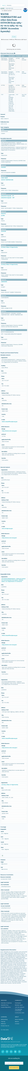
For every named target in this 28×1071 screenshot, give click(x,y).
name (3, 444)
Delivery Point (5, 393)
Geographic (3, 829)
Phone (2, 376)
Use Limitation (4, 928)
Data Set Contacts (5, 467)
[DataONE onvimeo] (7, 1051)
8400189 (3, 167)
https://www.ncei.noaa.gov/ (9, 431)
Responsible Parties (5, 574)
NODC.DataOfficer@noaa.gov (9, 421)
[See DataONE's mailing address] (19, 1051)
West (2, 847)
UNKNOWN (4, 281)
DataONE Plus (4, 1005)
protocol (4, 434)
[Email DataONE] (11, 1051)
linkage (3, 429)
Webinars (3, 1023)
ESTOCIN (3, 231)
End (2, 867)
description (4, 451)
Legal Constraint (5, 882)
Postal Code (5, 409)
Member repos (19, 1005)
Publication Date (5, 122)
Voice (3, 378)
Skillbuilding (4, 1019)
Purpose (3, 116)
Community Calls (19, 1012)
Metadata (9, 5)
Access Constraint (5, 906)
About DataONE (19, 1019)
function (4, 458)
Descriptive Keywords (6, 138)
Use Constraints (5, 884)
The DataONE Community (18, 1010)
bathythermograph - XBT (8, 197)
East (2, 836)
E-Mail (3, 419)
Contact (17, 1023)
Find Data (6, 1029)
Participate (18, 1003)
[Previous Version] (2, 11)
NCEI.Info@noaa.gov (7, 528)
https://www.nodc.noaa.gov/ (9, 747)
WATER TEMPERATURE (7, 179)
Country (4, 414)
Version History (7, 10)
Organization (4, 357)
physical (3, 213)
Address (3, 390)
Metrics (17, 1021)
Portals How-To (5, 1025)
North (2, 831)
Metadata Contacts (5, 355)
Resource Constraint (6, 877)
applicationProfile (6, 439)
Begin (2, 862)
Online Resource (5, 426)
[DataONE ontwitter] (3, 1051)
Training (3, 1021)
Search (4, 5)
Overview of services (6, 1003)
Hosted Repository (6, 1007)
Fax (2, 383)
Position (3, 365)
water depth (4, 177)
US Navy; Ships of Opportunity (9, 247)
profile (3, 215)
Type (2, 153)
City (3, 398)
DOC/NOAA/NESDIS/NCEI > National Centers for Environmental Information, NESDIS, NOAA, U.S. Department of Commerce (14, 580)
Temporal (3, 859)
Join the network (19, 1007)
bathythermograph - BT (7, 195)
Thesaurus (3, 158)
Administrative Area (6, 403)
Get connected (14, 1067)
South (2, 842)
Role (2, 371)
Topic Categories (5, 127)
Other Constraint (5, 890)
